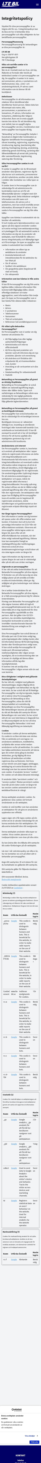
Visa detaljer (30, 1436)
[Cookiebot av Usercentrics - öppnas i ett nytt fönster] (12, 1409)
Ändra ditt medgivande (11, 879)
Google (14, 921)
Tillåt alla (34, 1442)
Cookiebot (18, 888)
